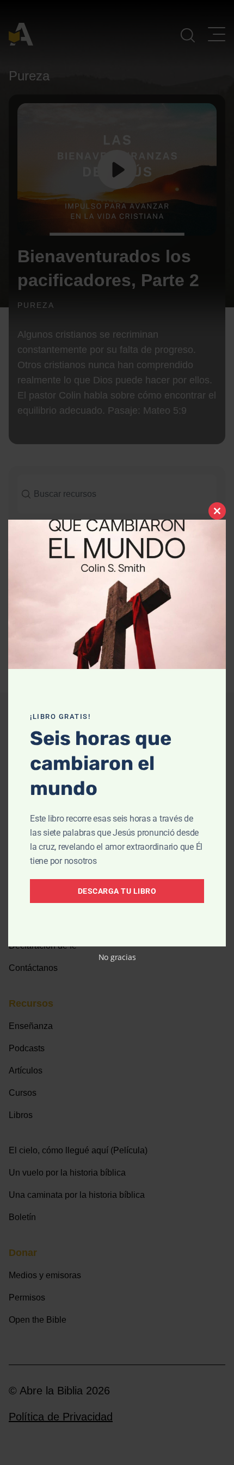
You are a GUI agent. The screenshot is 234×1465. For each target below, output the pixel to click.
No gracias (117, 957)
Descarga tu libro (117, 891)
